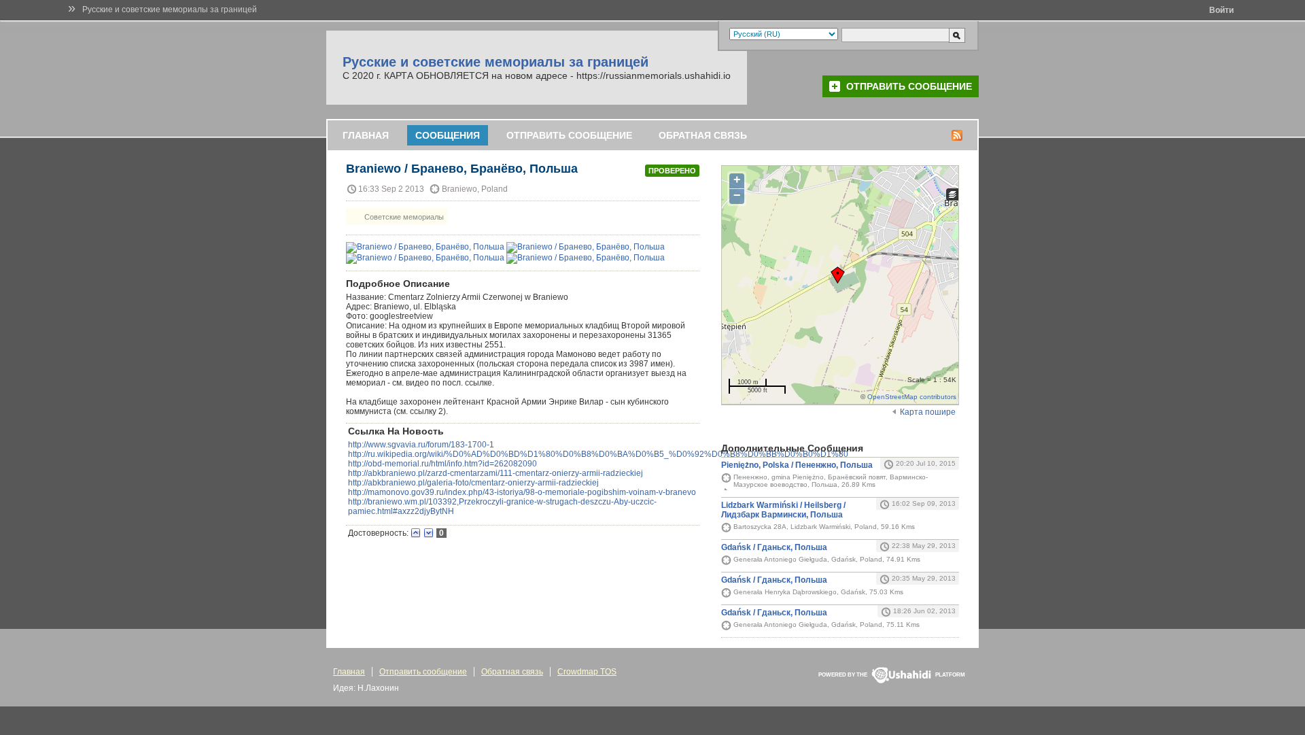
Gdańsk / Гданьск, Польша (774, 547)
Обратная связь (703, 135)
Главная (366, 135)
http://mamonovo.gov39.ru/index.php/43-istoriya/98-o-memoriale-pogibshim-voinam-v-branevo (522, 492)
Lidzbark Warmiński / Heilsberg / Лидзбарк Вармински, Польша (783, 509)
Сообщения (447, 135)
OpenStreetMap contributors (911, 396)
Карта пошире (928, 412)
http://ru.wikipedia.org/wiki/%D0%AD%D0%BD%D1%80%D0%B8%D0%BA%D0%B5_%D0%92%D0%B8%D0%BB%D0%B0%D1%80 (598, 454)
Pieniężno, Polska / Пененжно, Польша (797, 465)
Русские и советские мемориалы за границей (169, 9)
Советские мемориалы (403, 217)
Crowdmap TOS (586, 672)
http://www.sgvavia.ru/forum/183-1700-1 (421, 444)
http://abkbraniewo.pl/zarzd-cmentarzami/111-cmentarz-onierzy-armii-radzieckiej (495, 473)
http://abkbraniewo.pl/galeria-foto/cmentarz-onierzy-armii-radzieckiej (473, 483)
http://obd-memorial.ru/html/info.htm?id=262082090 (442, 463)
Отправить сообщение (909, 86)
